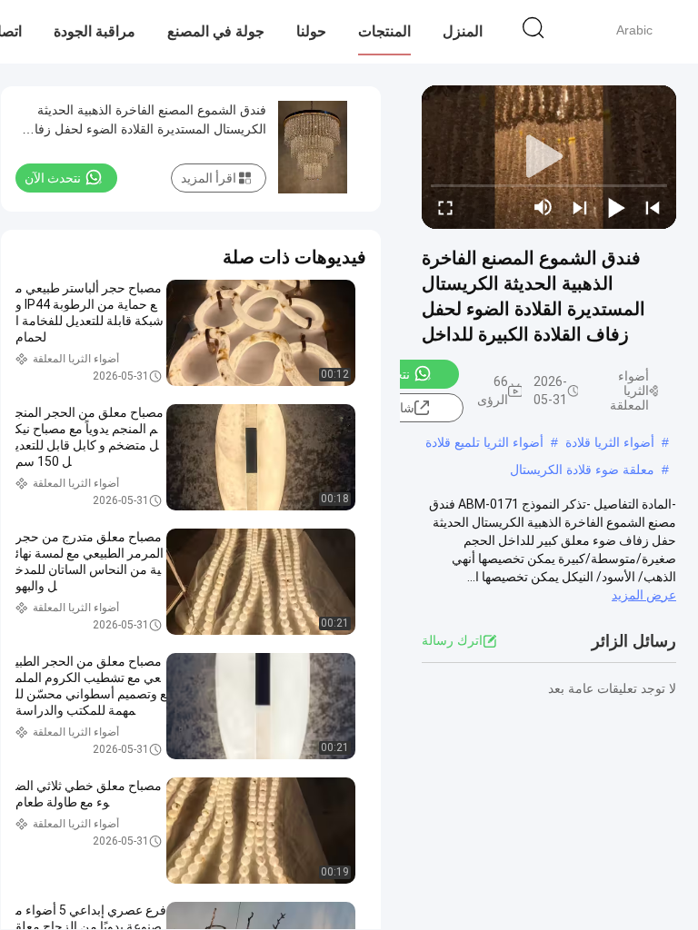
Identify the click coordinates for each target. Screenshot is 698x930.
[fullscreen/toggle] (445, 207)
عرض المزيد (644, 595)
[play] (549, 157)
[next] (580, 207)
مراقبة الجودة (94, 31)
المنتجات (384, 31)
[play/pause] (616, 207)
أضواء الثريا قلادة (609, 442)
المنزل (463, 31)
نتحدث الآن (53, 178)
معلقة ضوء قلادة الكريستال (582, 469)
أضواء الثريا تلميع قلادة (484, 442)
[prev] (652, 207)
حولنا (311, 31)
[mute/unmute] (543, 207)
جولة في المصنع (215, 31)
